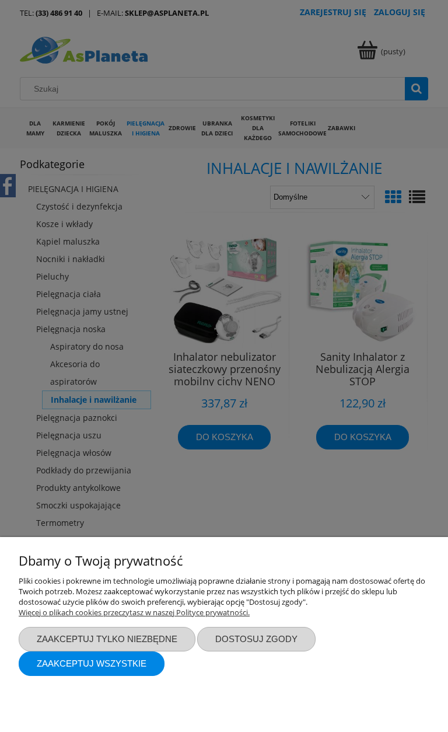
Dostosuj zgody (256, 639)
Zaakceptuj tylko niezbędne (107, 639)
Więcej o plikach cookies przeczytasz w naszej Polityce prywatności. (134, 612)
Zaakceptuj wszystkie (91, 663)
